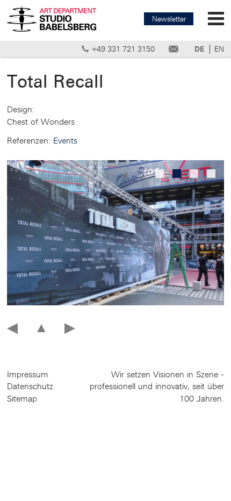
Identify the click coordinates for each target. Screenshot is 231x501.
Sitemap (22, 399)
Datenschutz (30, 386)
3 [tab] (195, 174)
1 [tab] (160, 174)
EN (219, 49)
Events (65, 141)
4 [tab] (212, 174)
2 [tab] (177, 174)
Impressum (27, 375)
